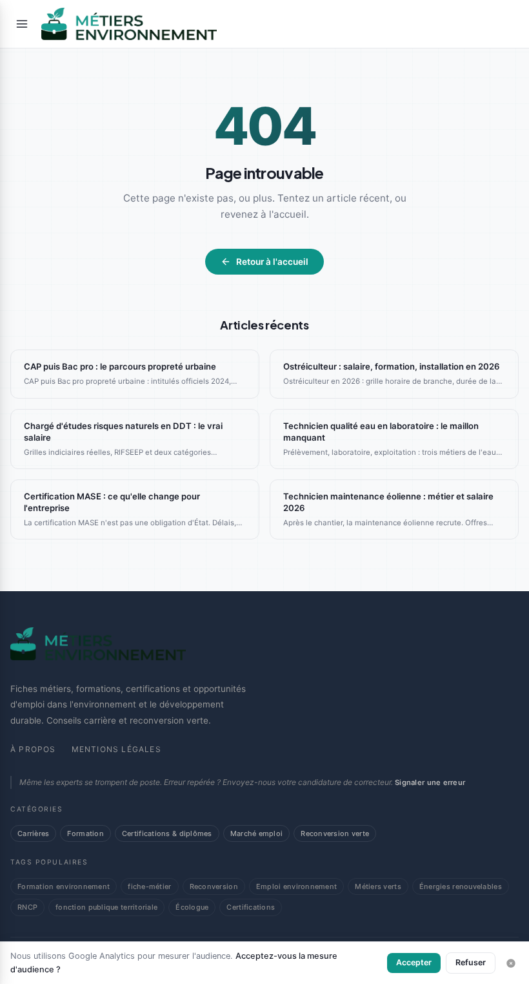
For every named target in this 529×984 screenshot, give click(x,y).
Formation (85, 833)
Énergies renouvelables (460, 886)
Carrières (33, 833)
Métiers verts (378, 886)
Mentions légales (116, 749)
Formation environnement (63, 886)
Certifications (250, 907)
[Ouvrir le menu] (22, 24)
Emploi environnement (296, 886)
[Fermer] (511, 963)
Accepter (414, 962)
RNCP (27, 907)
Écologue (191, 907)
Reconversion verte (335, 833)
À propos (33, 749)
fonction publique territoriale (106, 907)
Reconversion (214, 886)
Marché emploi (256, 833)
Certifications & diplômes (167, 833)
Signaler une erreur (430, 782)
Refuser (470, 962)
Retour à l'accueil (272, 261)
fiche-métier (149, 886)
